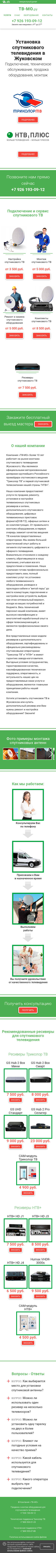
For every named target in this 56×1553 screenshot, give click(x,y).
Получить (28, 1010)
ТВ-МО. (28, 8)
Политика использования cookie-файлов (28, 1537)
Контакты (47, 15)
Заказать (14, 276)
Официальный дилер (28, 2)
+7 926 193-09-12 (28, 1513)
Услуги (7, 15)
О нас (17, 15)
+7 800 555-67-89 (28, 1531)
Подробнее (28, 119)
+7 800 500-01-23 (28, 1522)
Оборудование (31, 15)
